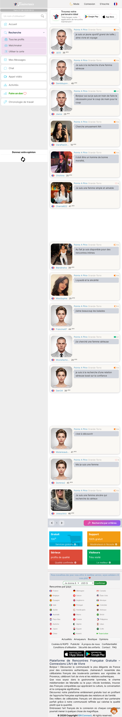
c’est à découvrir (84, 433)
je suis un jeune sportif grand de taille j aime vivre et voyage (95, 36)
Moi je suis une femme (87, 464)
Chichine (60, 175)
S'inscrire (104, 4)
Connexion (89, 4)
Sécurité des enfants (89, 647)
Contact (106, 647)
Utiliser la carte (16, 51)
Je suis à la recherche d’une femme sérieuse (94, 67)
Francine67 (61, 329)
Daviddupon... (63, 83)
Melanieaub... (62, 452)
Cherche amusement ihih (88, 126)
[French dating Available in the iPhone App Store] (74, 652)
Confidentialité (109, 644)
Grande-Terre (95, 29)
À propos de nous (90, 644)
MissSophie (61, 298)
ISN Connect (85, 715)
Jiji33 (58, 52)
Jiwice (59, 114)
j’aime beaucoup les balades (90, 310)
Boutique (92, 639)
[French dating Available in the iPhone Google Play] (95, 652)
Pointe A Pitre (81, 29)
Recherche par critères (104, 523)
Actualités (67, 639)
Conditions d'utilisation (64, 647)
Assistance (114, 711)
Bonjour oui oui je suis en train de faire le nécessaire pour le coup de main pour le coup (96, 99)
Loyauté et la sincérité (87, 280)
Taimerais (26, 4)
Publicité (75, 644)
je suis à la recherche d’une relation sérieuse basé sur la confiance (94, 374)
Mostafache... (63, 360)
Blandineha (61, 267)
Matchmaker (15, 45)
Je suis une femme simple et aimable (95, 188)
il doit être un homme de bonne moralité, (92, 159)
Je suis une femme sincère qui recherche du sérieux (91, 497)
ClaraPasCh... (62, 144)
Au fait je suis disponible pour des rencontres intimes (93, 251)
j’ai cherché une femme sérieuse (92, 341)
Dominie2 (60, 482)
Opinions (103, 639)
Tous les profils (16, 39)
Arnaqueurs (80, 639)
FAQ (114, 647)
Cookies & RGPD (59, 644)
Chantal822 (61, 206)
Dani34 (59, 390)
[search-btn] (42, 16)
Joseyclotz (61, 513)
